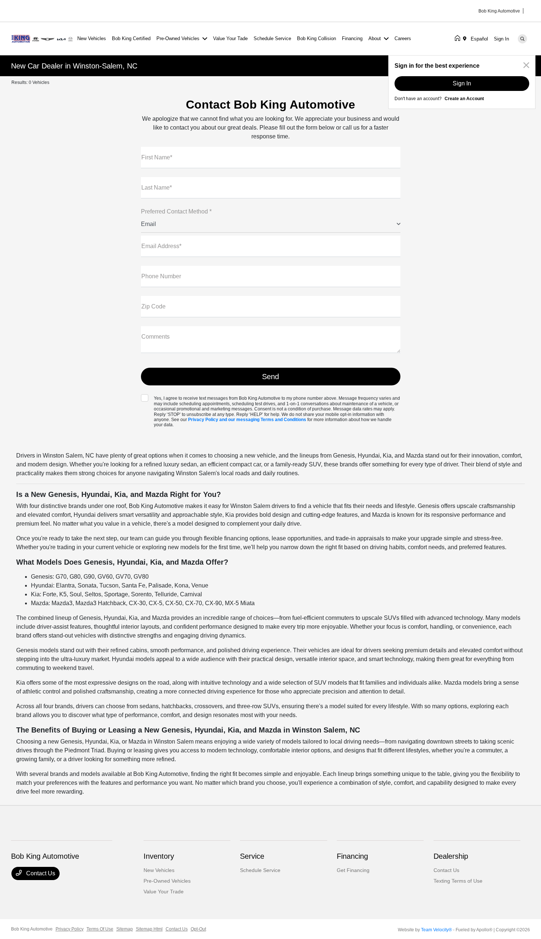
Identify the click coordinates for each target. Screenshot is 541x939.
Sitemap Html (149, 929)
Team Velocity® (436, 929)
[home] (459, 38)
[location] (466, 38)
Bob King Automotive (32, 929)
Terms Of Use (99, 929)
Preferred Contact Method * (176, 211)
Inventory (159, 856)
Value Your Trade (164, 891)
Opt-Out (198, 929)
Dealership (451, 856)
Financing (352, 856)
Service (252, 856)
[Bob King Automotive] (42, 38)
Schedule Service (260, 870)
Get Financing (353, 870)
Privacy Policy (70, 929)
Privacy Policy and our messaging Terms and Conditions (247, 419)
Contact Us (40, 873)
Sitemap (124, 929)
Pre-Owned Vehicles (167, 881)
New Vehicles (159, 870)
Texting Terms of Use (458, 881)
